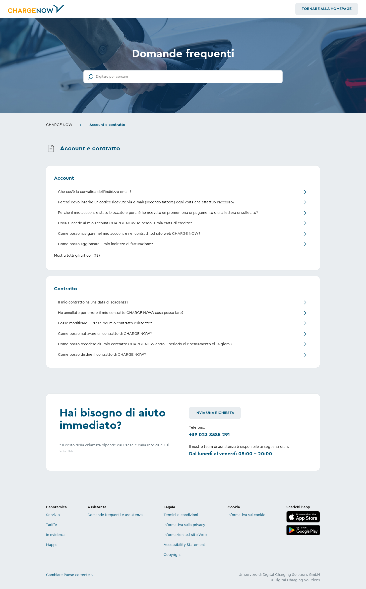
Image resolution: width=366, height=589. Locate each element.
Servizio (53, 515)
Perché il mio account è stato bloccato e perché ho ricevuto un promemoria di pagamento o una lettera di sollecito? (158, 213)
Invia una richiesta (214, 413)
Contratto (65, 288)
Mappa (52, 545)
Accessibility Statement (184, 545)
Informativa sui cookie (246, 515)
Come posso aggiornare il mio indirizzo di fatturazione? (105, 244)
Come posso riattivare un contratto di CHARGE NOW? (105, 334)
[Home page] (36, 9)
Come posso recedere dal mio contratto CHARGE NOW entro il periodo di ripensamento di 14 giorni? (145, 344)
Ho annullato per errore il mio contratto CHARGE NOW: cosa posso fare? (120, 313)
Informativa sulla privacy (184, 525)
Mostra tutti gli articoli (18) (77, 255)
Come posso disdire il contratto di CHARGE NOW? (102, 354)
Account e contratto (107, 125)
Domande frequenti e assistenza (115, 515)
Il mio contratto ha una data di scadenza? (93, 302)
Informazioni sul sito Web (185, 535)
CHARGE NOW (59, 125)
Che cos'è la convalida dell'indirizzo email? (94, 192)
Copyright (172, 555)
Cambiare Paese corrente (68, 575)
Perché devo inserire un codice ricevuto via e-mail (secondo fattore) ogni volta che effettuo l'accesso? (146, 202)
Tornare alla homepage (327, 9)
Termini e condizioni (181, 515)
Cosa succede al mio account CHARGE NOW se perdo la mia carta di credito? (125, 223)
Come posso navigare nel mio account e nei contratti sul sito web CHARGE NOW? (129, 234)
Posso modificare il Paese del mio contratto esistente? (105, 323)
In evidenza (55, 535)
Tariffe (51, 525)
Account (64, 178)
